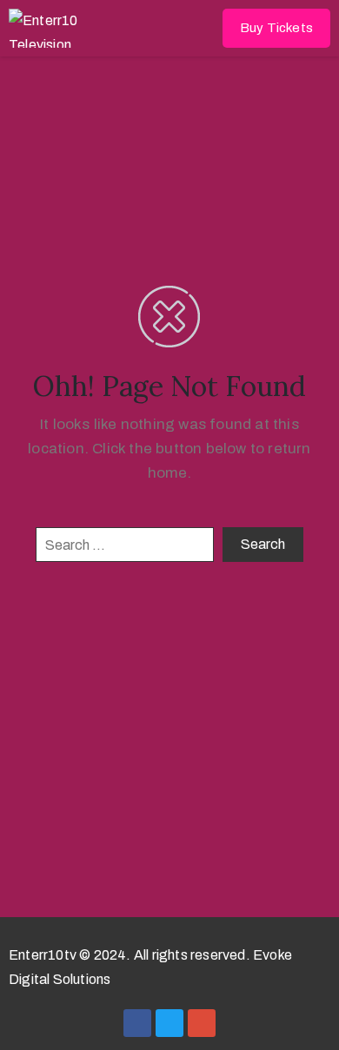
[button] (276, 28)
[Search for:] (125, 544)
